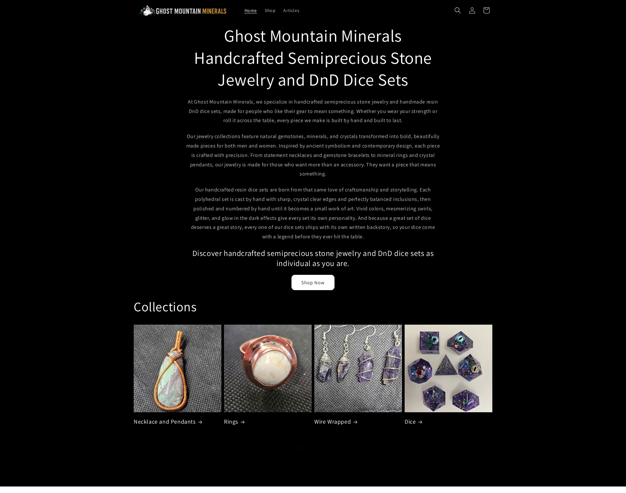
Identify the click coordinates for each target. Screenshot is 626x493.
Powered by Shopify (342, 489)
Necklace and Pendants (165, 421)
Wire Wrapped (332, 421)
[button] (458, 10)
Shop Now (313, 282)
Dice (410, 421)
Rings (231, 421)
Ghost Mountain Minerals (302, 489)
